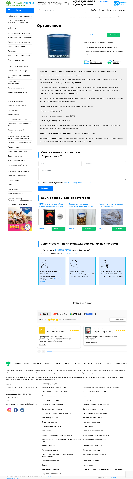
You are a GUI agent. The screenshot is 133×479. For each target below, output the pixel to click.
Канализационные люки (17, 92)
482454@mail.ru (111, 47)
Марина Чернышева (103, 331)
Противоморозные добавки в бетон (19, 76)
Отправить (45, 188)
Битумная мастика (15, 97)
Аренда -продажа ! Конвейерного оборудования (20, 199)
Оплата (98, 363)
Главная (17, 363)
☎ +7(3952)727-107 (62, 250)
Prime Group (113, 477)
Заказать (113, 34)
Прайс (93, 10)
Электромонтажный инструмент (16, 131)
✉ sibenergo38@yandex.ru (73, 253)
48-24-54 (87, 54)
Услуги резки (13, 189)
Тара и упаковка (14, 147)
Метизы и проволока (16, 101)
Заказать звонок (103, 1)
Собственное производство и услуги (19, 124)
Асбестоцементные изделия (19, 33)
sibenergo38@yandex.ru (28, 404)
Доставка (87, 363)
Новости (76, 363)
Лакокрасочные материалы (19, 42)
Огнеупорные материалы (18, 66)
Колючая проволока (16, 88)
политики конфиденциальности (77, 183)
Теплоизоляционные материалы (16, 61)
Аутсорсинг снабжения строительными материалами (19, 166)
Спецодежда (13, 110)
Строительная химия (16, 180)
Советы (66, 363)
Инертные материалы (16, 193)
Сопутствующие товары (18, 71)
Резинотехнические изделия (19, 55)
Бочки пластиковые (15, 156)
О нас (101, 10)
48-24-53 (21, 394)
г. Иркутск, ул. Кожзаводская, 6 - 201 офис (52, 2)
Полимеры (12, 51)
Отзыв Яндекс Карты (91, 342)
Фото (57, 363)
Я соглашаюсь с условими (66, 183)
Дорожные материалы (17, 176)
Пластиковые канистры (17, 151)
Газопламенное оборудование (14, 82)
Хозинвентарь (13, 114)
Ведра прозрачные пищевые (19, 171)
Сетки (10, 184)
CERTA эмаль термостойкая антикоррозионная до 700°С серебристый (50, 206)
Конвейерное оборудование (19, 142)
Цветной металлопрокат (18, 119)
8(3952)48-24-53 (84, 1)
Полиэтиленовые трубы (17, 106)
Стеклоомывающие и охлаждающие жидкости (18, 21)
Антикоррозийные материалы (20, 37)
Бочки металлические (16, 160)
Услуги (122, 10)
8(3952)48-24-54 (84, 5)
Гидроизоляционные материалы (16, 27)
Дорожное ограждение (17, 204)
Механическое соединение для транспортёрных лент (18, 137)
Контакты (111, 10)
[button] (20, 10)
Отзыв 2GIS (42, 345)
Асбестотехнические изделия (20, 16)
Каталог (48, 363)
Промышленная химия (16, 46)
